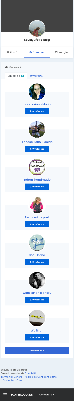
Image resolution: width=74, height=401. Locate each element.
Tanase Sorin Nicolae (37, 142)
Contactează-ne (12, 380)
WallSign (37, 330)
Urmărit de (15, 76)
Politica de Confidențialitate (41, 377)
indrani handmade (37, 180)
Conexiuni (39, 52)
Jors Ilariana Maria (37, 104)
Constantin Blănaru (37, 293)
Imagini (63, 52)
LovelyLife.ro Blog (37, 40)
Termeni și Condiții (12, 377)
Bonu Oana (37, 255)
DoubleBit (30, 373)
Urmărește (36, 76)
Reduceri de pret (37, 217)
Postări (14, 52)
